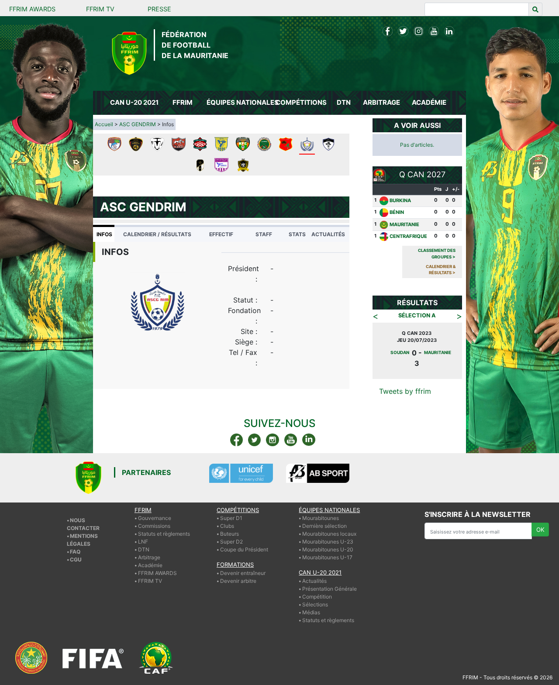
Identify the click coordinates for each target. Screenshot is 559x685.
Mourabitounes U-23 (327, 534)
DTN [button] (344, 102)
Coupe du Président (244, 542)
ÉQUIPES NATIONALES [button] (239, 102)
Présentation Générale (329, 581)
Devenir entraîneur (243, 565)
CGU (76, 552)
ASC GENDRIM (137, 124)
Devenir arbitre (238, 573)
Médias (311, 605)
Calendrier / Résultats (157, 234)
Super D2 (231, 534)
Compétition (317, 589)
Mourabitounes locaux (329, 526)
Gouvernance (154, 511)
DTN (143, 542)
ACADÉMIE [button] (429, 102)
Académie (150, 558)
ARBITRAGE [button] (381, 102)
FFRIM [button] (183, 102)
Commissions (154, 519)
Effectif (221, 234)
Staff (263, 234)
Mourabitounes (320, 511)
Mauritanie (404, 224)
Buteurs (229, 526)
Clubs (227, 519)
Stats (297, 234)
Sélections (315, 597)
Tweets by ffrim (405, 380)
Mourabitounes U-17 (327, 550)
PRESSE (159, 9)
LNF (143, 534)
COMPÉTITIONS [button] (301, 102)
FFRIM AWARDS (32, 9)
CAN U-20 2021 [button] (134, 102)
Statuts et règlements (164, 526)
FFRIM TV (100, 9)
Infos (104, 234)
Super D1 (231, 511)
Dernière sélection (324, 519)
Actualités (328, 234)
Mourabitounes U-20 (327, 542)
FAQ (75, 544)
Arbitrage (149, 550)
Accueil (104, 124)
